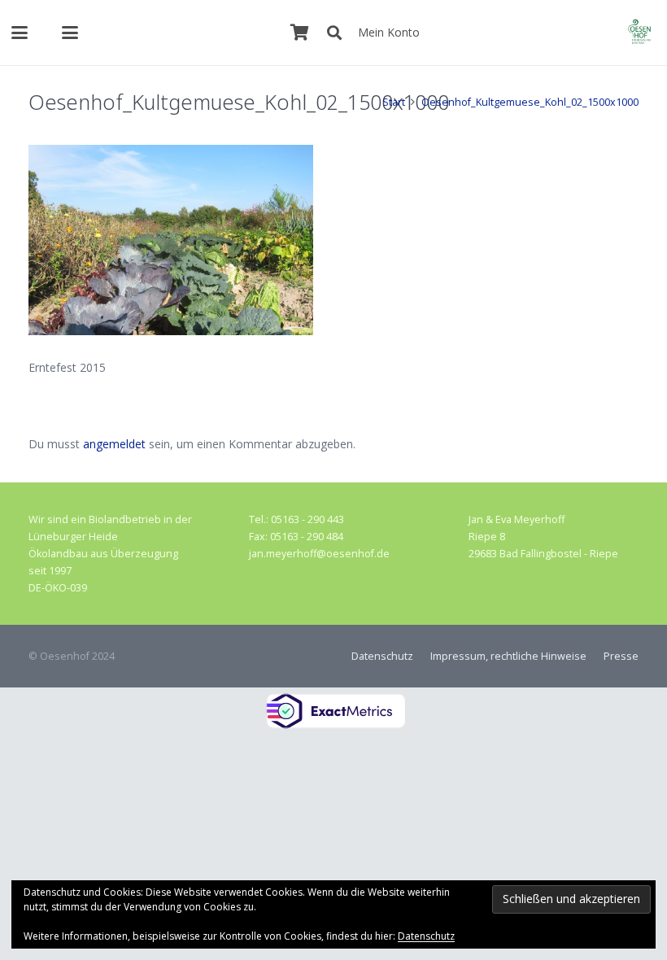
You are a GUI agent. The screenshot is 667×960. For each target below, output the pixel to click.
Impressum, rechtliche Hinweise (508, 656)
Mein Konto (389, 32)
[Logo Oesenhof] (639, 32)
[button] (19, 32)
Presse (621, 656)
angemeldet (114, 444)
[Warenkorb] (300, 32)
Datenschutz (382, 656)
